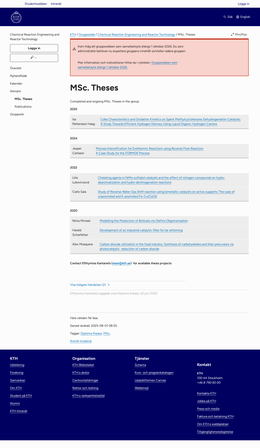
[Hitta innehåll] (34, 58)
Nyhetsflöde (18, 76)
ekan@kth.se (121, 263)
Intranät (56, 4)
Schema (140, 365)
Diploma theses (128, 293)
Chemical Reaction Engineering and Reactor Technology (136, 34)
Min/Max (241, 34)
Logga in (243, 4)
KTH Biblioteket (83, 365)
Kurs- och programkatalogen (154, 372)
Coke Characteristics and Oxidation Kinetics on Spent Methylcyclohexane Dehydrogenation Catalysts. (170, 119)
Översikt (15, 68)
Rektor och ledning (85, 388)
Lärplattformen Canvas (150, 380)
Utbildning (17, 365)
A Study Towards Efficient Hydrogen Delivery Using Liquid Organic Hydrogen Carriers (158, 124)
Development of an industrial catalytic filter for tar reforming (141, 230)
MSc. (106, 333)
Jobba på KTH (206, 401)
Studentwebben (36, 4)
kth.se (16, 4)
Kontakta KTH (206, 393)
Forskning (16, 372)
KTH (73, 34)
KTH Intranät (18, 411)
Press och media (208, 409)
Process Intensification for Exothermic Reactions (129, 148)
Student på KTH (21, 395)
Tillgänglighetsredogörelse (215, 432)
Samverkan (17, 380)
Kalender (16, 83)
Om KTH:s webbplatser (213, 424)
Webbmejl (142, 388)
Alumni (15, 403)
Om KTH (16, 388)
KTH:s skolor (80, 372)
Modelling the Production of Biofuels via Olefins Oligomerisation (144, 221)
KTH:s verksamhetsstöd (88, 395)
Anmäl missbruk (81, 341)
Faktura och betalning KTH (215, 416)
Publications (23, 106)
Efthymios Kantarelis (84, 293)
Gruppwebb (87, 34)
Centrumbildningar (85, 380)
